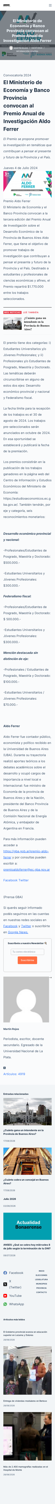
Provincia (41, 1288)
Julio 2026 (9, 1198)
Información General (27, 51)
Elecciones (41, 1275)
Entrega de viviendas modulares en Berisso (25, 1401)
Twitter (23, 880)
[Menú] (50, 5)
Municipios (41, 1284)
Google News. (18, 932)
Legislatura (41, 1279)
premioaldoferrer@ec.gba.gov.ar (26, 869)
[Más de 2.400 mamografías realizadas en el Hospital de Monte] (27, 1436)
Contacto (41, 1292)
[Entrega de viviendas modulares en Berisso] (27, 1370)
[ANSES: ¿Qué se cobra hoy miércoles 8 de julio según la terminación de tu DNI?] (27, 1226)
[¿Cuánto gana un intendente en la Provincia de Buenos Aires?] (27, 1111)
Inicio (41, 1271)
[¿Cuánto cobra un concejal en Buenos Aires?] (27, 1161)
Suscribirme (27, 960)
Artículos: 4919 (14, 1074)
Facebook (10, 880)
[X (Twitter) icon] (4, 1068)
